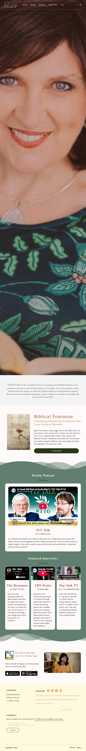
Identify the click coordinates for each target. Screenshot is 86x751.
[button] (80, 4)
